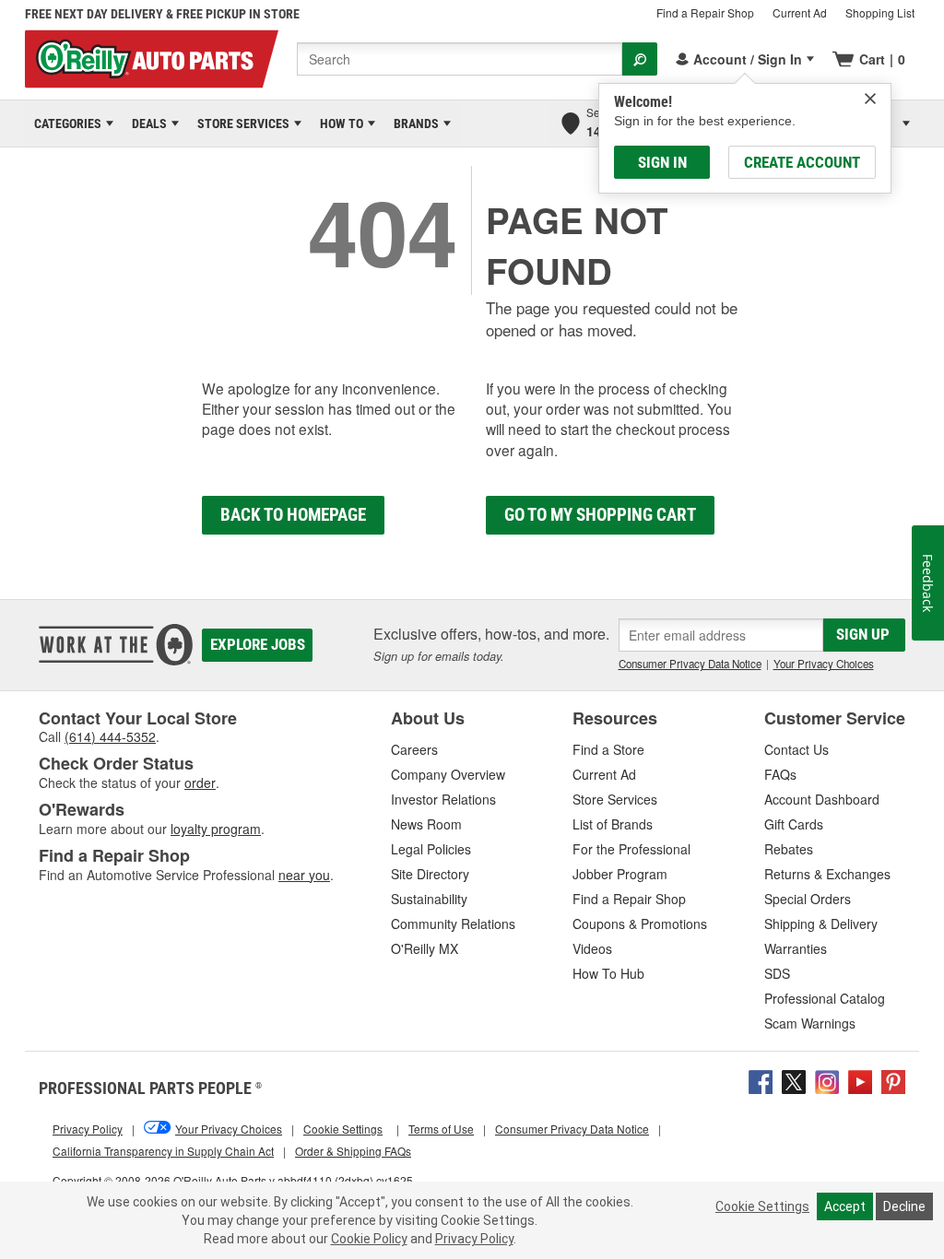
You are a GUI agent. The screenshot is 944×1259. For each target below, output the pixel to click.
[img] (870, 98)
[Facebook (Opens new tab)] (761, 1080)
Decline (904, 1206)
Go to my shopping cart (600, 514)
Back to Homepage (293, 514)
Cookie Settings (762, 1206)
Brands (413, 123)
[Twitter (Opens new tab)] (794, 1080)
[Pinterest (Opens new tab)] (893, 1080)
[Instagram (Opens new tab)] (827, 1080)
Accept (845, 1206)
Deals (146, 123)
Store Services (240, 123)
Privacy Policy (474, 1238)
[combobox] (459, 59)
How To (338, 123)
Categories (64, 123)
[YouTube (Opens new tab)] (860, 1080)
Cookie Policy (369, 1238)
